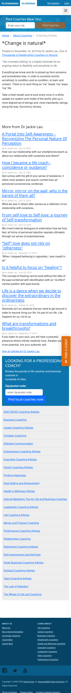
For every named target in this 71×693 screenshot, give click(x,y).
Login (66, 3)
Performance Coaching (47, 659)
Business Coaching (15, 420)
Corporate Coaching (11, 635)
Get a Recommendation (12, 631)
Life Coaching (43, 627)
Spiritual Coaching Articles (19, 570)
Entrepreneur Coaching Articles (22, 451)
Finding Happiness (15, 475)
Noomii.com (29, 681)
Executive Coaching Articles (20, 459)
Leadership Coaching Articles (21, 507)
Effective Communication (18, 443)
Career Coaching (45, 631)
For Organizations (10, 3)
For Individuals (28, 3)
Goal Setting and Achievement (21, 483)
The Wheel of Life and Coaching (22, 594)
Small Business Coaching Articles (23, 562)
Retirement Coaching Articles (21, 547)
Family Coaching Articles (18, 467)
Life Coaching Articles (16, 515)
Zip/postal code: (15, 386)
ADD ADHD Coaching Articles (21, 412)
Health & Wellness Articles (19, 491)
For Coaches (53, 3)
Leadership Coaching (47, 651)
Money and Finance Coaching (21, 523)
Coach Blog (7, 639)
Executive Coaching (46, 647)
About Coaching (22, 35)
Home (5, 35)
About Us (6, 627)
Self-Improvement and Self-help (22, 554)
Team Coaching (44, 655)
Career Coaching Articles (18, 427)
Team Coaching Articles (18, 578)
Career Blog (7, 643)
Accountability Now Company (51, 681)
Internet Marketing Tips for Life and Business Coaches (35, 499)
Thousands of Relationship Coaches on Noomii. (30, 55)
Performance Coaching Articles (22, 531)
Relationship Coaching (17, 539)
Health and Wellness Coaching (51, 643)
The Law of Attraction (16, 586)
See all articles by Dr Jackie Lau (21, 351)
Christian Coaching (15, 435)
